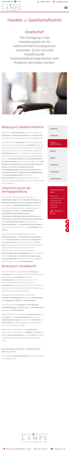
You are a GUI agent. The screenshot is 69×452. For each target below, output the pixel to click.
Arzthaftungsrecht (55, 178)
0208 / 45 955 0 (45, 2)
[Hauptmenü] (66, 8)
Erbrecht (52, 158)
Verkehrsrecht (54, 165)
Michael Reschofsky (21, 356)
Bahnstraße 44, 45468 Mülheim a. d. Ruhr (18, 449)
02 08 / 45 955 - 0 (42, 449)
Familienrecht (54, 135)
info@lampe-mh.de (62, 2)
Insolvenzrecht (54, 172)
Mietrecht (53, 151)
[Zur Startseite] (11, 10)
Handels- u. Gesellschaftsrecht (55, 143)
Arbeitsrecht (53, 129)
